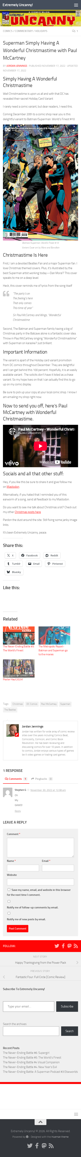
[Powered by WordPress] (27, 1136)
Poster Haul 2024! (13, 679)
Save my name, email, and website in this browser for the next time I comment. (39, 892)
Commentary (24, 31)
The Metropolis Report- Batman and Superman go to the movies (53, 650)
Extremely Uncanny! (18, 5)
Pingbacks (43, 779)
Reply (18, 811)
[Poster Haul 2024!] (19, 668)
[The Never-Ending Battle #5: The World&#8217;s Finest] (19, 635)
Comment (13, 834)
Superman (65, 704)
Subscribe (67, 1006)
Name (11, 861)
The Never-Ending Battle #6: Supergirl (26, 1053)
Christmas (18, 704)
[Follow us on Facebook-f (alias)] (63, 946)
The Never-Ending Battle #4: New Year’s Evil (30, 1067)
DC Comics (32, 704)
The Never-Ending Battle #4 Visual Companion (31, 1062)
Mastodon (13, 487)
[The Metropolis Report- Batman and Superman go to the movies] (54, 635)
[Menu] (76, 5)
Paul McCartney (49, 704)
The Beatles (10, 709)
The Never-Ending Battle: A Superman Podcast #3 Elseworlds (40, 1072)
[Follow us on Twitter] (56, 946)
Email (46, 861)
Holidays (41, 31)
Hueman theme (60, 1136)
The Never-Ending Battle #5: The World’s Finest (32, 1057)
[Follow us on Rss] (75, 946)
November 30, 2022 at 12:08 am (48, 790)
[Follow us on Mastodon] (69, 946)
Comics (8, 31)
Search (69, 1031)
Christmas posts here (28, 512)
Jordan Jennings (16, 65)
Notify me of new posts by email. (26, 919)
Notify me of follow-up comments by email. (32, 907)
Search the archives (15, 1024)
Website (12, 875)
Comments (17, 779)
